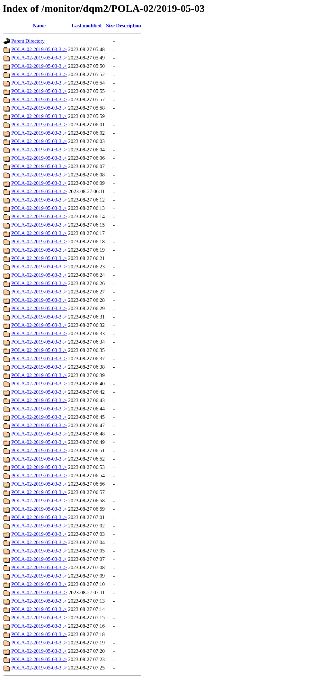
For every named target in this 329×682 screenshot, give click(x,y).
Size (110, 25)
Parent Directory (28, 41)
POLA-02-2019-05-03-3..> (39, 49)
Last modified (87, 25)
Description (128, 25)
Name (39, 25)
